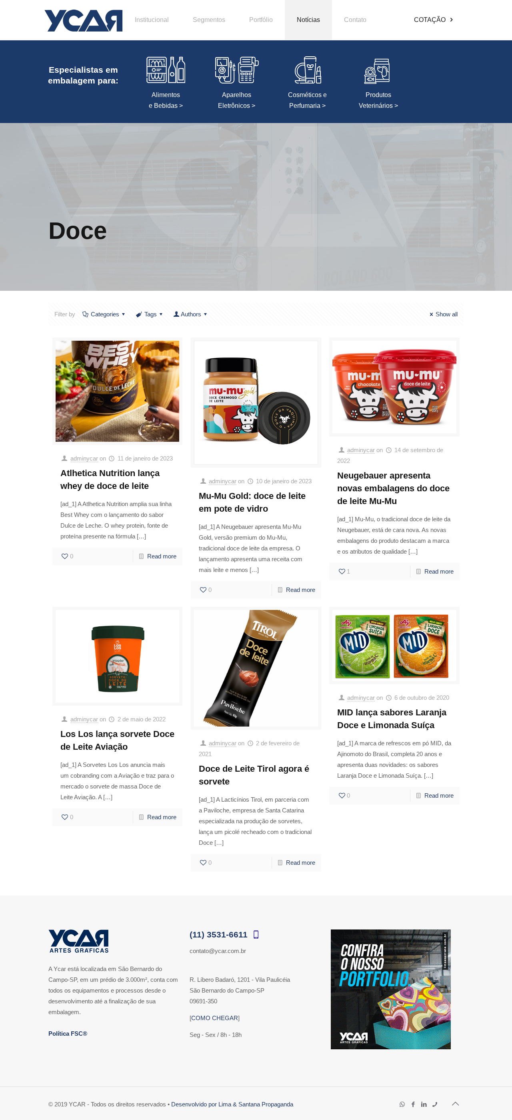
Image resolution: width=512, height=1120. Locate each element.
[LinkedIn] (424, 1104)
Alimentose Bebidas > (166, 100)
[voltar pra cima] (455, 1103)
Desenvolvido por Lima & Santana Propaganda (232, 1104)
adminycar (84, 458)
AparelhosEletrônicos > (236, 100)
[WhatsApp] (402, 1104)
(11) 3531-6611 (220, 934)
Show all (447, 314)
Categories (105, 314)
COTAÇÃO (430, 19)
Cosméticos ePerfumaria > (307, 100)
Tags (150, 314)
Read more (161, 556)
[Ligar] (434, 1104)
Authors (191, 314)
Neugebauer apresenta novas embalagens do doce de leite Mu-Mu (393, 488)
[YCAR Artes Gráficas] (83, 20)
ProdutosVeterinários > (378, 100)
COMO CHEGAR (214, 1018)
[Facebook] (413, 1104)
